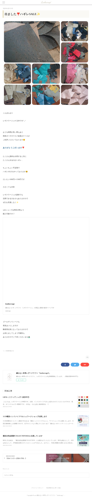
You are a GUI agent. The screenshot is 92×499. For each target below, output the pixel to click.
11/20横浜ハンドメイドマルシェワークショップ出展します (25, 416)
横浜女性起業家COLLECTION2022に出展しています (23, 436)
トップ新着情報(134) (8, 350)
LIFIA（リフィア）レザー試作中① (16, 397)
